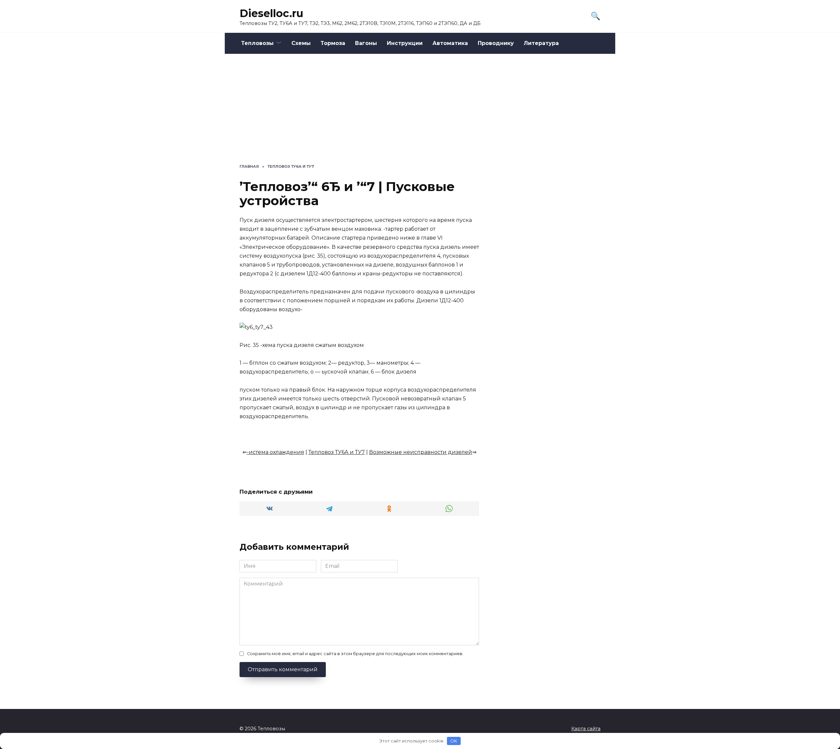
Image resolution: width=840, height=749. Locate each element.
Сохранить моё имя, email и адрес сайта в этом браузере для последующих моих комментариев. (355, 653)
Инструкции (405, 43)
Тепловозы (257, 43)
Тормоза (333, 43)
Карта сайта (585, 729)
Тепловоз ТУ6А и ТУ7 (336, 452)
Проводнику (496, 43)
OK (453, 740)
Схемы (301, 43)
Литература (541, 43)
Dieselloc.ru (271, 13)
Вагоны (366, 43)
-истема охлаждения (275, 452)
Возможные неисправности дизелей (420, 452)
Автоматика (450, 43)
